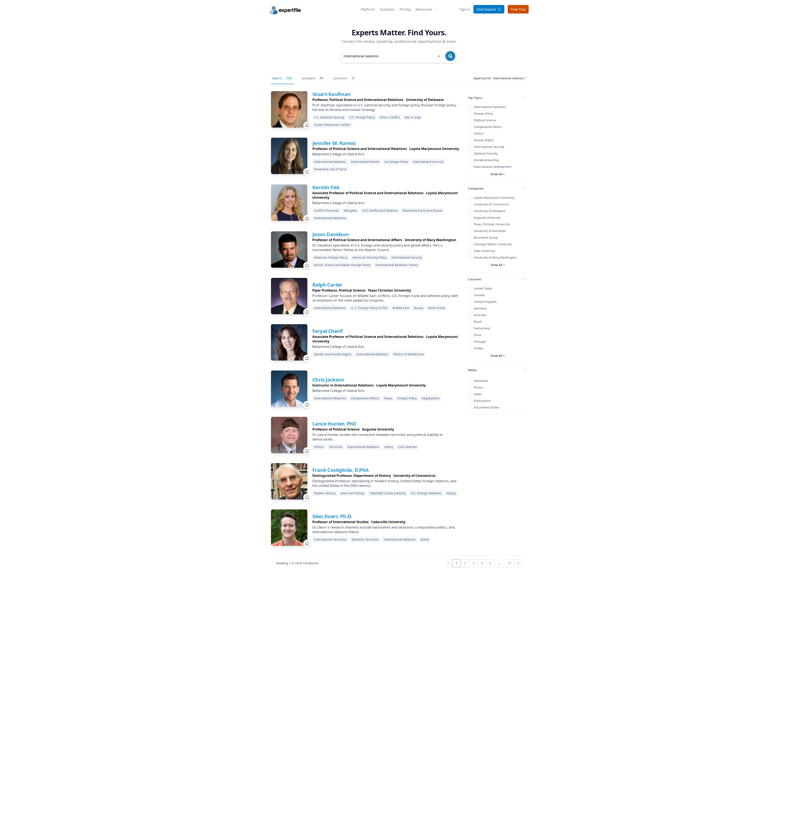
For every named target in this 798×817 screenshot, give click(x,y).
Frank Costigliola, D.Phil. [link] (340, 469)
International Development (492, 167)
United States (483, 288)
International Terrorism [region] (330, 539)
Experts (281, 78)
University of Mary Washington (495, 257)
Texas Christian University (492, 224)
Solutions (387, 9)
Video (478, 394)
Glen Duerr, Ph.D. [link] (332, 516)
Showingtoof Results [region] (297, 563)
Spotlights (312, 78)
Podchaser (481, 381)
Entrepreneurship (486, 160)
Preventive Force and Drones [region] (423, 210)
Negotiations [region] (431, 398)
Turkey (478, 348)
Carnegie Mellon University (493, 244)
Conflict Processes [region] (326, 210)
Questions (344, 78)
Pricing (405, 9)
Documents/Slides (486, 407)
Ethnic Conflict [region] (390, 117)
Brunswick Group (486, 237)
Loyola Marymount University (494, 198)
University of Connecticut (491, 204)
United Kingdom (485, 302)
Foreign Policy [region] (407, 398)
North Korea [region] (436, 308)
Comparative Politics (488, 127)
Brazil (478, 322)
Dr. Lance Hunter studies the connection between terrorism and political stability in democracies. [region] (377, 437)
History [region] (451, 493)
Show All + (497, 174)
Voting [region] (388, 447)
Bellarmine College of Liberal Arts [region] (338, 154)
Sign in (464, 9)
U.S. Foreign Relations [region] (426, 493)
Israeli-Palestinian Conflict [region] (332, 125)
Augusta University (487, 218)
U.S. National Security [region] (329, 117)
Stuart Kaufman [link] (331, 94)
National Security (486, 153)
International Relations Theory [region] (397, 265)
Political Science (485, 120)
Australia (480, 315)
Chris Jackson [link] (328, 379)
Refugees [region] (350, 210)
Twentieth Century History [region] (387, 493)
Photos (478, 387)
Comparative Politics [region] (365, 398)
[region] (386, 99)
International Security (489, 147)
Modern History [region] (325, 493)
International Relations (490, 107)
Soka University (484, 251)
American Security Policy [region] (369, 257)
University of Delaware (489, 211)
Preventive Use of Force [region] (330, 169)
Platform (368, 9)
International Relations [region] (330, 162)
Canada (479, 295)
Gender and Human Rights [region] (332, 354)
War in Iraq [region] (412, 117)
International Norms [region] (365, 162)
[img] (289, 109)
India (477, 335)
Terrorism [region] (335, 447)
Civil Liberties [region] (407, 447)
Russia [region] (418, 308)
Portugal (480, 341)
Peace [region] (388, 398)
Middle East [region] (401, 308)
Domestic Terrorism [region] (365, 539)
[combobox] (392, 56)
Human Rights (484, 140)
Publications (482, 401)
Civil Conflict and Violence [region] (380, 210)
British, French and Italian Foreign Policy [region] (342, 265)
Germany (480, 308)
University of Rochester (490, 231)
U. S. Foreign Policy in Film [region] (369, 308)
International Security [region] (428, 162)
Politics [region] (319, 447)
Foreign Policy (483, 113)
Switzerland (482, 328)
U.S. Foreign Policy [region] (362, 117)
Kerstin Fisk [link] (326, 187)
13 (509, 563)
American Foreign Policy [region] (330, 257)
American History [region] (353, 493)
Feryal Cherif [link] (327, 331)
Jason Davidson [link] (330, 234)
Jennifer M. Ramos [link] (334, 143)
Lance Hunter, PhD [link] (334, 423)
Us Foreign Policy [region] (396, 162)
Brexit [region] (425, 539)
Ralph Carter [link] (327, 284)
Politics (479, 133)
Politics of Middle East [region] (408, 354)
